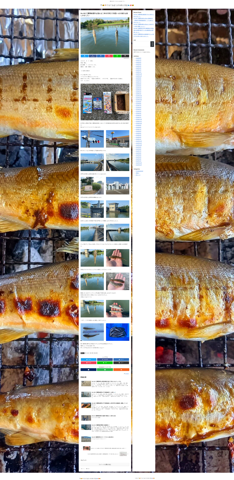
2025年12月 (139, 74)
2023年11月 (139, 121)
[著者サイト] (88, 369)
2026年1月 (138, 72)
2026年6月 (138, 62)
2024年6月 (138, 107)
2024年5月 (138, 109)
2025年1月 (138, 93)
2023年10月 (139, 123)
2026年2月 (138, 70)
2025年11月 (139, 76)
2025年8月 (138, 80)
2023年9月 (138, 125)
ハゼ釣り (87, 353)
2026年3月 (138, 68)
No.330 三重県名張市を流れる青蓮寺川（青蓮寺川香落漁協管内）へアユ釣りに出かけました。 (143, 20)
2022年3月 (138, 159)
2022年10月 (139, 145)
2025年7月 (138, 81)
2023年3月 (138, 137)
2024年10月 (139, 99)
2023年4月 (138, 135)
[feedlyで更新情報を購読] (105, 369)
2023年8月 (138, 127)
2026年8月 (138, 58)
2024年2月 (138, 115)
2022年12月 (139, 141)
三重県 (92, 353)
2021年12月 (139, 163)
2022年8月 (138, 149)
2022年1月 (138, 161)
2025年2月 (138, 91)
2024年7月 (138, 105)
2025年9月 (138, 78)
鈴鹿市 (96, 353)
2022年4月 (138, 157)
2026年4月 (138, 66)
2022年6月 (138, 153)
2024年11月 (139, 97)
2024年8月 (138, 103)
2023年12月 (139, 119)
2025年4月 (138, 87)
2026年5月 (138, 64)
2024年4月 (138, 111)
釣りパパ (138, 175)
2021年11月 (139, 165)
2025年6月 (138, 84)
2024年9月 (138, 101)
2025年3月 (138, 89)
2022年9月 (138, 147)
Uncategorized (139, 171)
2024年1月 (138, 117)
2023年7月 (138, 129)
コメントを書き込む (105, 464)
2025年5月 (138, 85)
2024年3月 (138, 113)
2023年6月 (138, 131)
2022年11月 (139, 143)
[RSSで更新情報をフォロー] (121, 369)
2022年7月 (138, 151)
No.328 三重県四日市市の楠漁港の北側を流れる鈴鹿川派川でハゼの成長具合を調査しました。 (144, 30)
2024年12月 (139, 95)
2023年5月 (138, 133)
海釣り (83, 353)
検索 (135, 40)
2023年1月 (138, 139)
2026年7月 (138, 60)
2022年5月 (138, 155)
